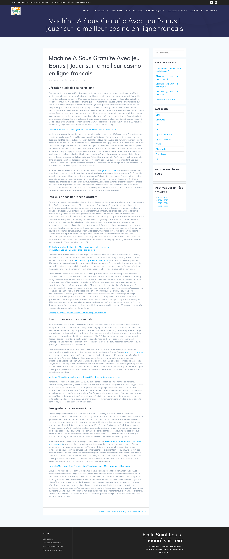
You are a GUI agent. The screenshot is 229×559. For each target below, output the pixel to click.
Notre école (100, 11)
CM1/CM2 (160, 119)
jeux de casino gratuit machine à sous (91, 260)
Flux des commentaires (53, 546)
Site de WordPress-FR (52, 550)
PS (157, 158)
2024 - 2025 (163, 200)
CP (157, 129)
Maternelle (161, 149)
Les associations (176, 11)
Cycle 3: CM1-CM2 (164, 139)
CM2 (158, 124)
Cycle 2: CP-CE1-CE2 (164, 134)
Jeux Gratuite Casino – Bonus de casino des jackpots (72, 250)
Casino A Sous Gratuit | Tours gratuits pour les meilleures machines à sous (82, 129)
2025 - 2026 (163, 197)
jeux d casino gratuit (134, 352)
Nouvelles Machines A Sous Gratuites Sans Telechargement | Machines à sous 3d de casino (89, 466)
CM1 (158, 115)
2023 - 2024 (163, 203)
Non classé (161, 154)
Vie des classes (133, 11)
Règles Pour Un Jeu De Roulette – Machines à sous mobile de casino (79, 247)
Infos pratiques (154, 11)
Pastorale (117, 11)
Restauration (208, 11)
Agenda (194, 11)
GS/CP (158, 144)
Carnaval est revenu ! (165, 99)
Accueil (87, 11)
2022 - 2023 (163, 206)
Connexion (48, 539)
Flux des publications (52, 542)
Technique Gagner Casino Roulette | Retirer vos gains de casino (77, 312)
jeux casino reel (109, 170)
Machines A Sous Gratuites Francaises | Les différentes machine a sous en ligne (84, 377)
